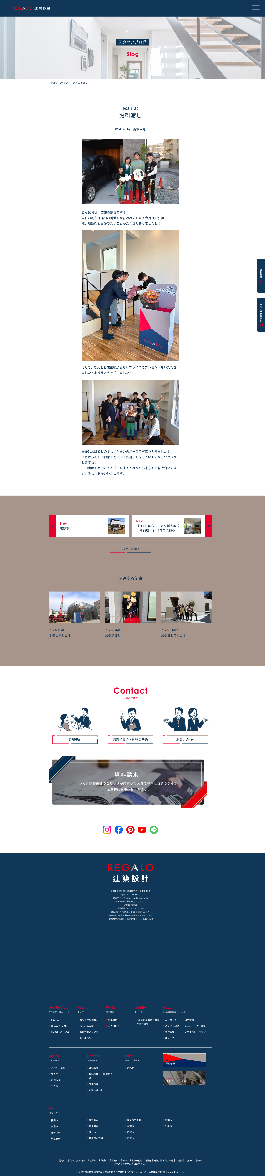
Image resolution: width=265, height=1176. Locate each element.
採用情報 (189, 1020)
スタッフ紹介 (172, 1026)
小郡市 (168, 1126)
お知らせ (55, 1080)
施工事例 (112, 1020)
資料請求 (93, 1068)
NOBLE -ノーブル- (60, 1032)
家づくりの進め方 (89, 1020)
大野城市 (93, 1120)
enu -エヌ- (57, 1020)
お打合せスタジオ (89, 1032)
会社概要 (169, 1032)
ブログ (54, 1074)
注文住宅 (169, 1038)
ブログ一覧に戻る (130, 549)
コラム (54, 1086)
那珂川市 (55, 1132)
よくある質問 (87, 1026)
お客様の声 (114, 1026)
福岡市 (54, 1120)
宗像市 (130, 1132)
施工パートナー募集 (195, 1026)
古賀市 (130, 1138)
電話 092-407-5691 (130, 894)
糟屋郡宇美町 (134, 1120)
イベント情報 (58, 1068)
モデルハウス (87, 1038)
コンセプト (171, 1020)
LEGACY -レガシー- (61, 1026)
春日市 (92, 1132)
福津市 (130, 1126)
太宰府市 (93, 1126)
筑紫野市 (55, 1139)
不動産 (130, 1068)
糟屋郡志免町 (96, 1138)
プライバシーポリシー (196, 1032)
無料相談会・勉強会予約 (130, 739)
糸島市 (54, 1126)
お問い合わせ (185, 739)
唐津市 (168, 1120)
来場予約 (75, 739)
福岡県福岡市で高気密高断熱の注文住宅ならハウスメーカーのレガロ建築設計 (123, 1172)
